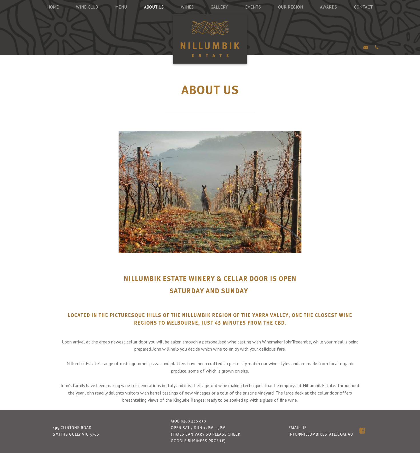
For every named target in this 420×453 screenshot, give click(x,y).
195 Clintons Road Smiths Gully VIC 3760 (76, 431)
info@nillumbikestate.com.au (321, 434)
